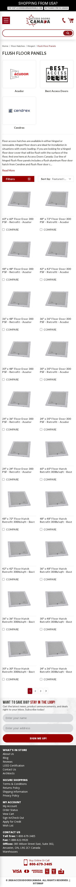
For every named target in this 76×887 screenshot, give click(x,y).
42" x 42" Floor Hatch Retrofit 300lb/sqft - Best (18, 570)
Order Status (10, 810)
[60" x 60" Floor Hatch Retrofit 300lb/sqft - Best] (57, 449)
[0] (71, 20)
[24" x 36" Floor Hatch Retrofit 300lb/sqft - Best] (57, 649)
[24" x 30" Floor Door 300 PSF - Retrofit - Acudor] (57, 399)
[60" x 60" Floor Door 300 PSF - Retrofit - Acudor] (19, 199)
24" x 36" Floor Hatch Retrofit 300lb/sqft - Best (56, 670)
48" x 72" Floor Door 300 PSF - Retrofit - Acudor (55, 220)
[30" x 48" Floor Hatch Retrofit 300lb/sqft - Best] (57, 599)
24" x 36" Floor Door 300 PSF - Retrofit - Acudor (17, 420)
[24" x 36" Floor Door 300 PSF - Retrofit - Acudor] (19, 399)
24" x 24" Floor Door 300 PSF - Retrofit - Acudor (17, 470)
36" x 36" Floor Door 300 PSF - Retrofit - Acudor (55, 320)
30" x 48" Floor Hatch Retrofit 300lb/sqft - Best (56, 620)
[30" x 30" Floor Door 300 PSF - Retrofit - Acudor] (57, 349)
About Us (8, 754)
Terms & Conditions (15, 784)
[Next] (46, 691)
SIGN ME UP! (38, 738)
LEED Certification (13, 765)
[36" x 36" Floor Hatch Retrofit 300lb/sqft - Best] (19, 599)
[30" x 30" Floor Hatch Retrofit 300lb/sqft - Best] (19, 649)
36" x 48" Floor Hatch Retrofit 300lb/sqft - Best (56, 570)
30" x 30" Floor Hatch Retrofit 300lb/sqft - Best (18, 670)
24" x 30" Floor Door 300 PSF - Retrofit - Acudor (55, 420)
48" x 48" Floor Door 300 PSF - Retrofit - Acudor (17, 270)
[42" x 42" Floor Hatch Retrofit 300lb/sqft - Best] (19, 549)
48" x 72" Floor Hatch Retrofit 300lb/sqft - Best (18, 520)
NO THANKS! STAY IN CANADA (56, 8)
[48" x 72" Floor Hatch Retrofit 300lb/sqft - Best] (19, 499)
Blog (5, 757)
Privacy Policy (11, 795)
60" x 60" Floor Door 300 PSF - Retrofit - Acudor (17, 220)
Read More (8, 170)
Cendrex (19, 127)
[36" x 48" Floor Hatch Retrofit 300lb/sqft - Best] (57, 549)
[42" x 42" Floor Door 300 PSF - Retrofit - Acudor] (57, 249)
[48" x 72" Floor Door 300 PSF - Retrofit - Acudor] (57, 199)
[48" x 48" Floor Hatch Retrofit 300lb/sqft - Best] (57, 499)
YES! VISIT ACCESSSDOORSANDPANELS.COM (25, 8)
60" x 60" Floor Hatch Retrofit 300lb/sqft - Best (56, 470)
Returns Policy (11, 787)
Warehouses (10, 851)
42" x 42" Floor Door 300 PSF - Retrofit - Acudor (55, 270)
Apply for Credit (12, 821)
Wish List (8, 825)
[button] (56, 179)
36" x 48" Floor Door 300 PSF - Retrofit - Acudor (17, 320)
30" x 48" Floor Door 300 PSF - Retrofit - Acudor (17, 370)
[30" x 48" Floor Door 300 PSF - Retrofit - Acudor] (19, 349)
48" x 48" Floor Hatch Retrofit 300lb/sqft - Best (56, 520)
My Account (10, 806)
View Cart (8, 814)
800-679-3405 (40, 864)
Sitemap (38, 883)
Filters (10, 179)
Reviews (8, 761)
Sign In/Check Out (13, 817)
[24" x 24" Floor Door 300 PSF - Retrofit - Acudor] (19, 449)
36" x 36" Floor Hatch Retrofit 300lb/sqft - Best (18, 620)
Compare (12, 229)
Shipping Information (15, 791)
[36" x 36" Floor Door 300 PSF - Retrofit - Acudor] (57, 299)
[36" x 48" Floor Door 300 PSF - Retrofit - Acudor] (19, 299)
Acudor (19, 91)
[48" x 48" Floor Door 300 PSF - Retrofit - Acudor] (19, 249)
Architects (9, 773)
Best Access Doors (56, 91)
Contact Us (9, 769)
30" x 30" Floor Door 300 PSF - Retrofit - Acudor (55, 370)
